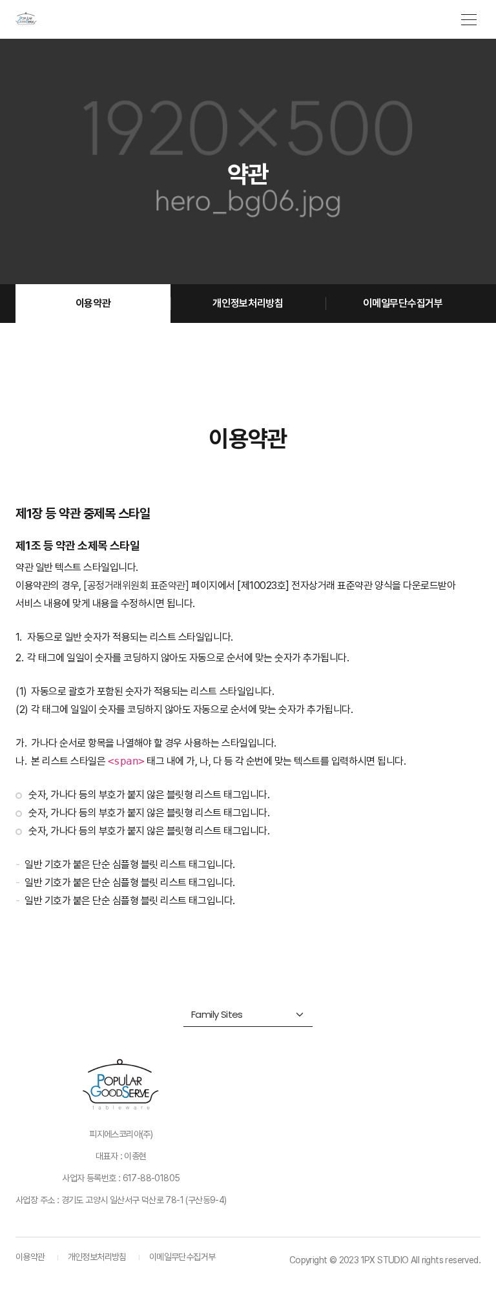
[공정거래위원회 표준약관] (136, 585)
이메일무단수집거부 (402, 303)
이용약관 (93, 303)
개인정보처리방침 (247, 303)
